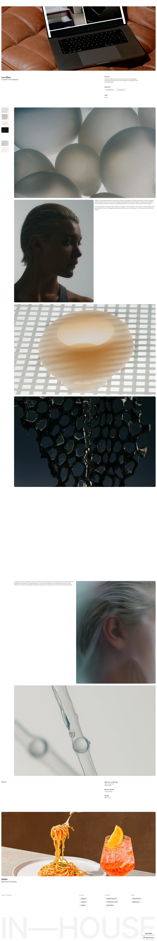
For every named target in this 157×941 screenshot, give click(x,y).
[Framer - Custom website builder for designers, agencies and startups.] (148, 937)
